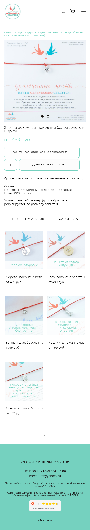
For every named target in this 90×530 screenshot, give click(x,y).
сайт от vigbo (45, 520)
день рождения (49, 32)
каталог (8, 32)
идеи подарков (27, 32)
